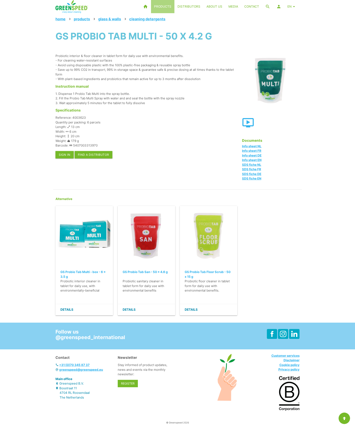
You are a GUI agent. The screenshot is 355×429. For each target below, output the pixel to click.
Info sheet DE (252, 155)
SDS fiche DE (251, 174)
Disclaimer (292, 360)
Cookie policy (289, 365)
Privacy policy (289, 369)
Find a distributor (93, 154)
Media (233, 6)
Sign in (64, 154)
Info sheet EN (252, 160)
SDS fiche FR (251, 169)
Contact (251, 6)
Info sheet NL (252, 146)
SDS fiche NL (251, 165)
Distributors (189, 6)
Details (66, 310)
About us (214, 6)
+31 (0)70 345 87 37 (74, 365)
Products (162, 6)
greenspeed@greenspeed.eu (81, 370)
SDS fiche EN (251, 178)
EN (289, 6)
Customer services (285, 356)
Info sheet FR (251, 151)
